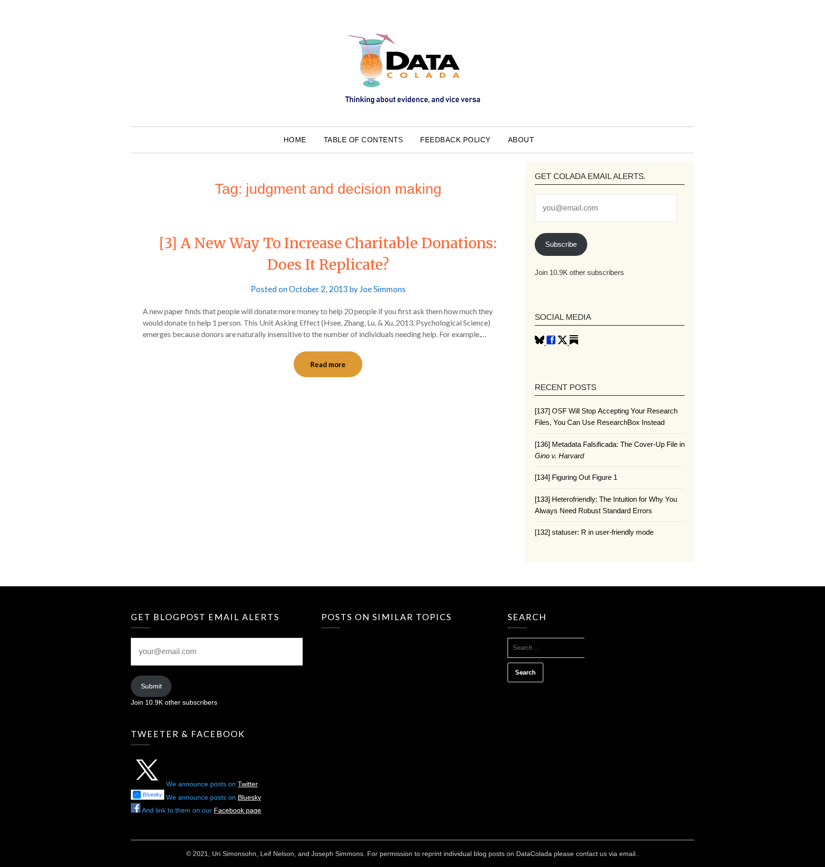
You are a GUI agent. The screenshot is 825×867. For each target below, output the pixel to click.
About (521, 140)
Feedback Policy (455, 140)
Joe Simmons (383, 289)
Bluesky (249, 797)
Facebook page (237, 810)
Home (295, 140)
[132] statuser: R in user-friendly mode (594, 532)
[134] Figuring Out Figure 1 (576, 477)
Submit (151, 686)
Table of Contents (363, 140)
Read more (328, 364)
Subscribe (561, 244)
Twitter (248, 784)
